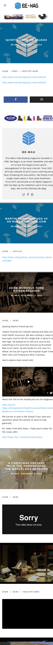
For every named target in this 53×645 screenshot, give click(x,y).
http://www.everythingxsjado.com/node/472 (24, 77)
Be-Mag (15, 45)
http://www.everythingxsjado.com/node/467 (24, 82)
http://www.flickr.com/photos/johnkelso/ (22, 437)
